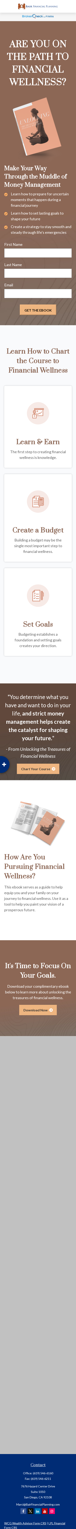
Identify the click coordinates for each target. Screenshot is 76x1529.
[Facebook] (23, 1511)
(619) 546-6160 (43, 1473)
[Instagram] (52, 1511)
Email (8, 285)
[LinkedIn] (38, 1511)
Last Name (13, 264)
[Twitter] (30, 1511)
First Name (13, 244)
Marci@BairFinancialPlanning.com (38, 1504)
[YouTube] (45, 1511)
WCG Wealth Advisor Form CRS (25, 1523)
